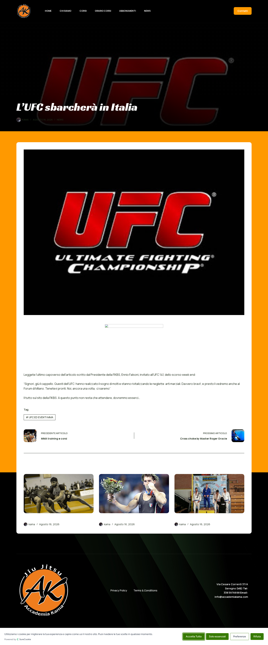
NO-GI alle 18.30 (35, 519)
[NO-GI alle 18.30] (59, 493)
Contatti (242, 11)
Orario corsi (103, 10)
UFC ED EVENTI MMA (39, 417)
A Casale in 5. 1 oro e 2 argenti (195, 519)
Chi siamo (65, 10)
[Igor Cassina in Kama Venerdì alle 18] (134, 493)
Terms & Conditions (145, 590)
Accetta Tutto (194, 636)
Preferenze (239, 636)
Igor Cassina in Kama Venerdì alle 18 (125, 519)
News (147, 10)
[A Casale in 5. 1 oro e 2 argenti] (209, 493)
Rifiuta (257, 636)
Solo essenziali (217, 636)
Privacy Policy (118, 590)
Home (48, 10)
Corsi (83, 10)
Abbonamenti (127, 10)
